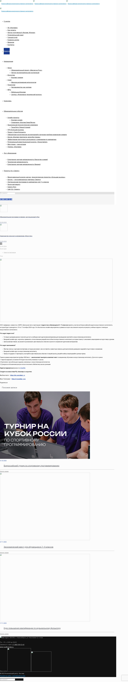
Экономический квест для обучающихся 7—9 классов (28, 547)
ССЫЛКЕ (22, 368)
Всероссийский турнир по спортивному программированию (31, 466)
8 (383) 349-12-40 (6, 199)
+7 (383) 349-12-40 (18, 644)
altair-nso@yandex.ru (7, 647)
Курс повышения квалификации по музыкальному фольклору (32, 628)
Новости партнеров (10, 252)
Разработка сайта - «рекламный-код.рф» (12, 676)
